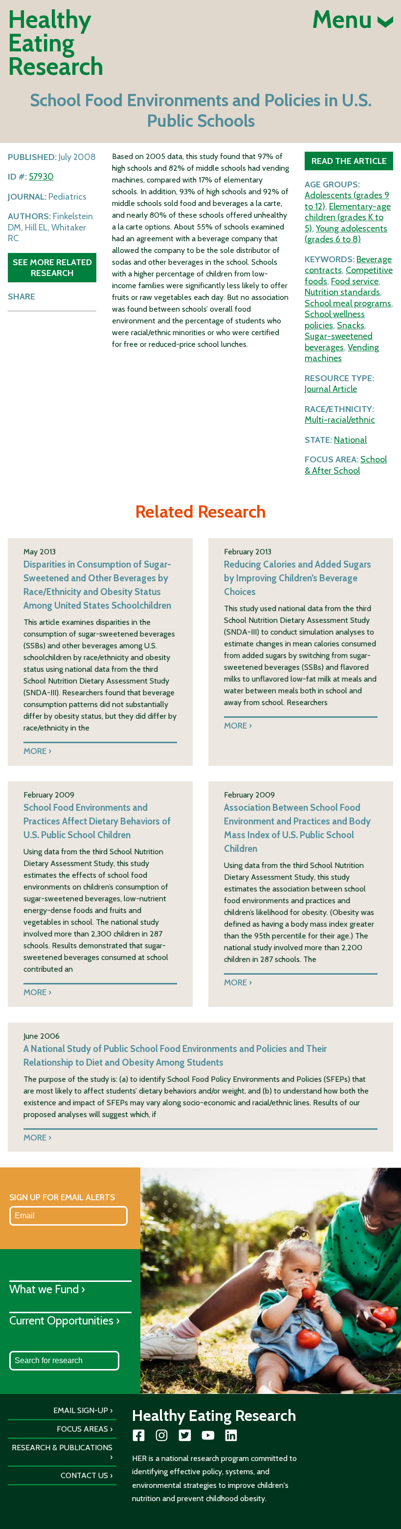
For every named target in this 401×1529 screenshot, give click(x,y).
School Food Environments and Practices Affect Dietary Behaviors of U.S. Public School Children (97, 821)
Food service (355, 281)
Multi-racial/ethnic (340, 419)
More (34, 751)
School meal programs (348, 303)
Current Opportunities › (64, 1320)
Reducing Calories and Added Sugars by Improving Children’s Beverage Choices (297, 578)
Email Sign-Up (80, 1410)
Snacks (350, 325)
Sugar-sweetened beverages (339, 342)
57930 (41, 176)
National (350, 439)
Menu (345, 19)
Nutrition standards (342, 292)
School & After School (346, 465)
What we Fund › (47, 1289)
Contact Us (84, 1475)
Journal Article (331, 389)
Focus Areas (82, 1429)
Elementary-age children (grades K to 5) (348, 217)
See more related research (52, 267)
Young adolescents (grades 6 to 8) (346, 234)
